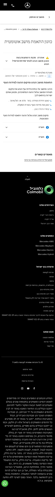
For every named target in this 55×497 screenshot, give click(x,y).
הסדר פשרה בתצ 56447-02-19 (41, 319)
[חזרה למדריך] (48, 17)
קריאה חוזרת (49, 310)
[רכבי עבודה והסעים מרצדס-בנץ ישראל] (27, 5)
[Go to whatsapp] (4, 483)
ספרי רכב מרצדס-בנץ (45, 293)
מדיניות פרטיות (28, 375)
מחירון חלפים (48, 306)
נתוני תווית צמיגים (46, 302)
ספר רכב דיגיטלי (47, 223)
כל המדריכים (46, 29)
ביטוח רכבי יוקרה (47, 215)
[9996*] (12, 5)
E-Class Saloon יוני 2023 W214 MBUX (29, 29)
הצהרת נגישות (27, 380)
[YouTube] (28, 388)
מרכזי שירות (49, 341)
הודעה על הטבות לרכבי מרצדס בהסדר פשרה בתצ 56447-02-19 (28, 315)
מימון (52, 210)
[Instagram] (22, 388)
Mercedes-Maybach (45, 245)
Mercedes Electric (45, 250)
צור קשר (50, 345)
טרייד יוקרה (49, 219)
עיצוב (51, 281)
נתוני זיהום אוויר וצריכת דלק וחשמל (39, 298)
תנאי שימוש (27, 369)
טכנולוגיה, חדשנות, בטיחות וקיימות (40, 285)
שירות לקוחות (48, 272)
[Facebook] (34, 388)
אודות (51, 276)
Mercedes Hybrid (46, 254)
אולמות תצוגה (48, 337)
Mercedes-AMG (47, 241)
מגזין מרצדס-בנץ (47, 289)
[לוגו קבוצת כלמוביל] (40, 194)
